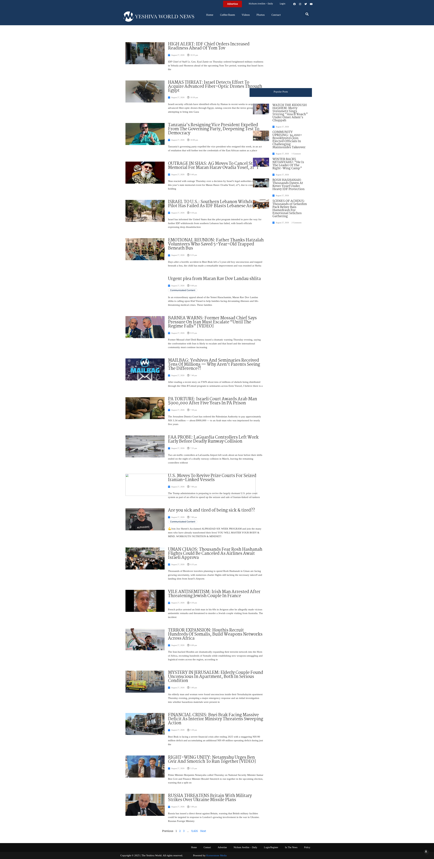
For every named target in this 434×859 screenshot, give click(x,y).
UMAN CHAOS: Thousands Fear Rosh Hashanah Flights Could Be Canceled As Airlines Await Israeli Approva (215, 553)
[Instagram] (300, 4)
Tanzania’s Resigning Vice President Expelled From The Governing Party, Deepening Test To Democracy (213, 129)
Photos (261, 15)
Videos (246, 15)
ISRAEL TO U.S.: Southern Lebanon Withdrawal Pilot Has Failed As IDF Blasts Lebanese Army (215, 204)
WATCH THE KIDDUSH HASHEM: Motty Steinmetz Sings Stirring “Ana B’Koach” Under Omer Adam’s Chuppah (290, 113)
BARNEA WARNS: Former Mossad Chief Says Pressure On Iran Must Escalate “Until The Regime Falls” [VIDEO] (212, 322)
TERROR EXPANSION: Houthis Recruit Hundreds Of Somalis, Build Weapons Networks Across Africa (215, 634)
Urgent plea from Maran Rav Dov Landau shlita (214, 278)
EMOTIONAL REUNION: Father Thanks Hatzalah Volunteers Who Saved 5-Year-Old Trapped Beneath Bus (216, 244)
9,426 (194, 831)
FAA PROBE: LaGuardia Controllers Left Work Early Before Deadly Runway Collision (213, 439)
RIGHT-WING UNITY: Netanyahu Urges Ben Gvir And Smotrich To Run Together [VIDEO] (212, 759)
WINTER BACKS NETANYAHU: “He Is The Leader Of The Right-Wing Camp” (288, 164)
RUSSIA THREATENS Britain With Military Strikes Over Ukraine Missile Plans (210, 797)
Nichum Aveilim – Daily (261, 4)
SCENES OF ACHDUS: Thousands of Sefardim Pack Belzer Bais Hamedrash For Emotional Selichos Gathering (289, 209)
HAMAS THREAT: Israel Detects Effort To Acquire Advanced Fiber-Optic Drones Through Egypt (215, 86)
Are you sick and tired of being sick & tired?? (211, 510)
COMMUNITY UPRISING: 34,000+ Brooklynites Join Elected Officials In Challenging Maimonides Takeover (288, 140)
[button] (307, 14)
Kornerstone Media (216, 855)
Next (203, 831)
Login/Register (271, 847)
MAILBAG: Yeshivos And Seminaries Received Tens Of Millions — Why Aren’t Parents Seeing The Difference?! (214, 364)
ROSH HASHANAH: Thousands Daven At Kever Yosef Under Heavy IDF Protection (288, 185)
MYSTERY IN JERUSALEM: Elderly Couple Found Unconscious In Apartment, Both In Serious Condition (215, 676)
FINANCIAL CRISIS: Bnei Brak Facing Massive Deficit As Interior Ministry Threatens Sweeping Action (215, 719)
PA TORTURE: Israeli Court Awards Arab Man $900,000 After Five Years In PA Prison (212, 401)
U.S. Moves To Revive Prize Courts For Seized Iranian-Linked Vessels (212, 477)
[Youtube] (311, 4)
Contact (276, 15)
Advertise (222, 847)
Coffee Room (227, 15)
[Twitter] (305, 4)
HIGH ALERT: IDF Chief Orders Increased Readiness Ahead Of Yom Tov (209, 46)
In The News (291, 847)
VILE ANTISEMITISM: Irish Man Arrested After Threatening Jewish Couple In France (214, 593)
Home (209, 15)
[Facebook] (294, 4)
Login (282, 4)
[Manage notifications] (426, 851)
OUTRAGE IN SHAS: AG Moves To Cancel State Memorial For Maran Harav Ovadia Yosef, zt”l (213, 165)
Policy (307, 847)
